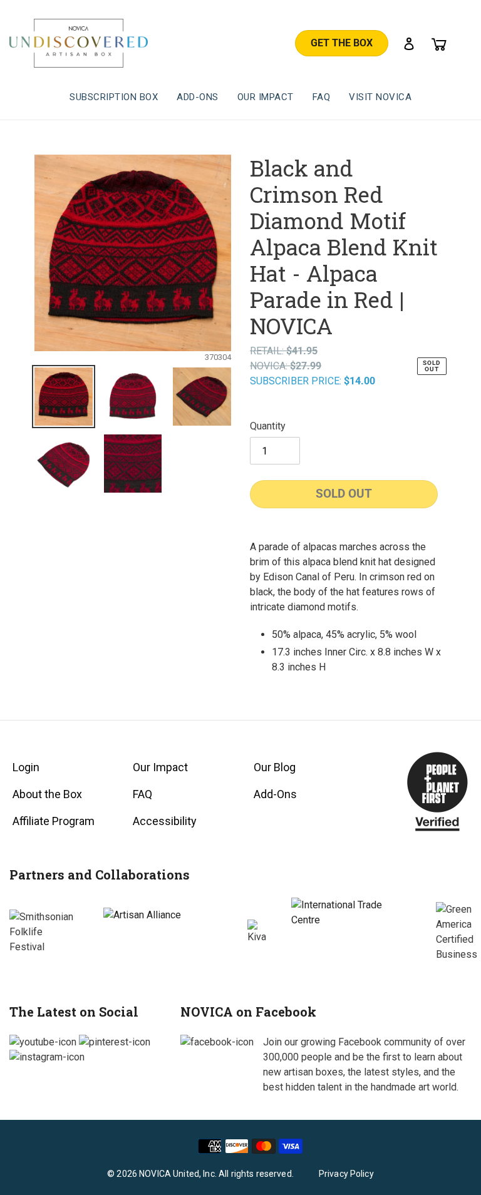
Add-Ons (275, 794)
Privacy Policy (346, 1174)
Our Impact (160, 767)
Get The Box (342, 43)
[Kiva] (256, 932)
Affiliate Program (54, 821)
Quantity (268, 426)
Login (26, 767)
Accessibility (165, 821)
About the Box (47, 794)
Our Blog (275, 767)
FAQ (142, 794)
